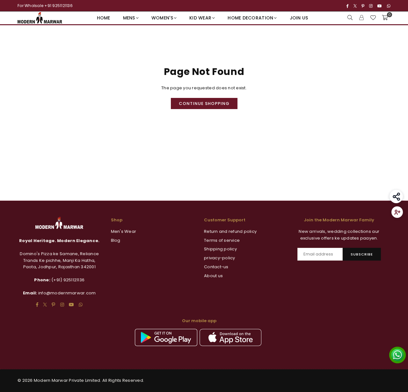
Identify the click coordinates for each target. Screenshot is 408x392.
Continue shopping (204, 103)
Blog (115, 240)
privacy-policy (219, 258)
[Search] (350, 18)
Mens (129, 18)
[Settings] (361, 18)
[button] (384, 18)
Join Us (299, 18)
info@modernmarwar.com (67, 293)
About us (213, 276)
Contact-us (216, 267)
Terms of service (222, 240)
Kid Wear (200, 18)
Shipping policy (220, 249)
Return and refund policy (230, 231)
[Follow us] (397, 212)
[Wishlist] (373, 18)
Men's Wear (123, 231)
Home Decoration (250, 18)
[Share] (396, 196)
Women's (162, 18)
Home (103, 18)
